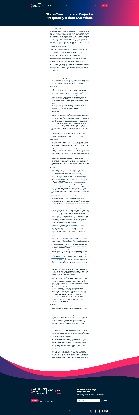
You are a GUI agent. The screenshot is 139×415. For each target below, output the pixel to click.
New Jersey (68, 226)
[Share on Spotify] (106, 411)
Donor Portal (75, 410)
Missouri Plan (75, 170)
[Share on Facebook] (95, 411)
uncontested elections (69, 238)
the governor (62, 181)
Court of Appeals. (74, 80)
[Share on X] (91, 411)
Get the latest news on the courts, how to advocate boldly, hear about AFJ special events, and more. (91, 394)
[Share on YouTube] (99, 411)
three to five (65, 179)
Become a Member (92, 5)
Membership (67, 410)
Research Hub (57, 5)
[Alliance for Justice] (36, 5)
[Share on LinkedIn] (103, 411)
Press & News (76, 5)
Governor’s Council (74, 229)
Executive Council (57, 232)
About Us (83, 5)
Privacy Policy (53, 412)
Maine (61, 226)
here (81, 67)
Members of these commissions (65, 175)
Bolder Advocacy (66, 5)
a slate (58, 148)
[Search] (99, 5)
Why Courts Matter (47, 5)
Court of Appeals (69, 81)
